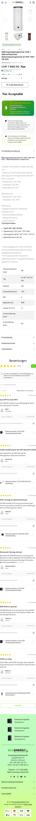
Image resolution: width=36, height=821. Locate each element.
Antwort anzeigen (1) (7, 416)
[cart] (33, 3)
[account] (31, 3)
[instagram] (17, 776)
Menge (4, 78)
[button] (3, 2)
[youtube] (21, 776)
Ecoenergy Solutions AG (20, 802)
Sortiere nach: (20, 390)
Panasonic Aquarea (21, 719)
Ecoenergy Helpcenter (20, 772)
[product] (30, 11)
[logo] (18, 2)
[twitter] (14, 776)
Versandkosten (7, 70)
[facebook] (10, 776)
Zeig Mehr (21, 562)
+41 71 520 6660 (22, 770)
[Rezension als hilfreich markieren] (33, 423)
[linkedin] (25, 776)
